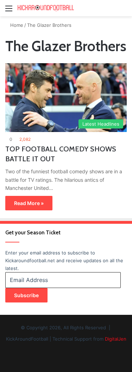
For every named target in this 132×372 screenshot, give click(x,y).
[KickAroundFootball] (46, 8)
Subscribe (26, 295)
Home (16, 25)
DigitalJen (115, 339)
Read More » (29, 203)
